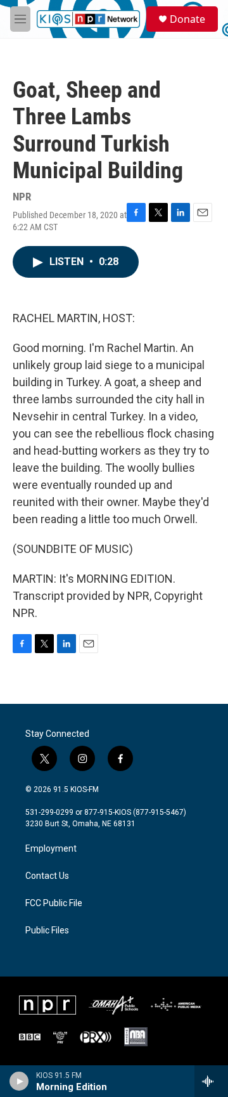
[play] (19, 1081)
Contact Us (47, 876)
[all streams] (211, 1081)
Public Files (47, 930)
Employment (51, 849)
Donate (187, 19)
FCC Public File (53, 903)
